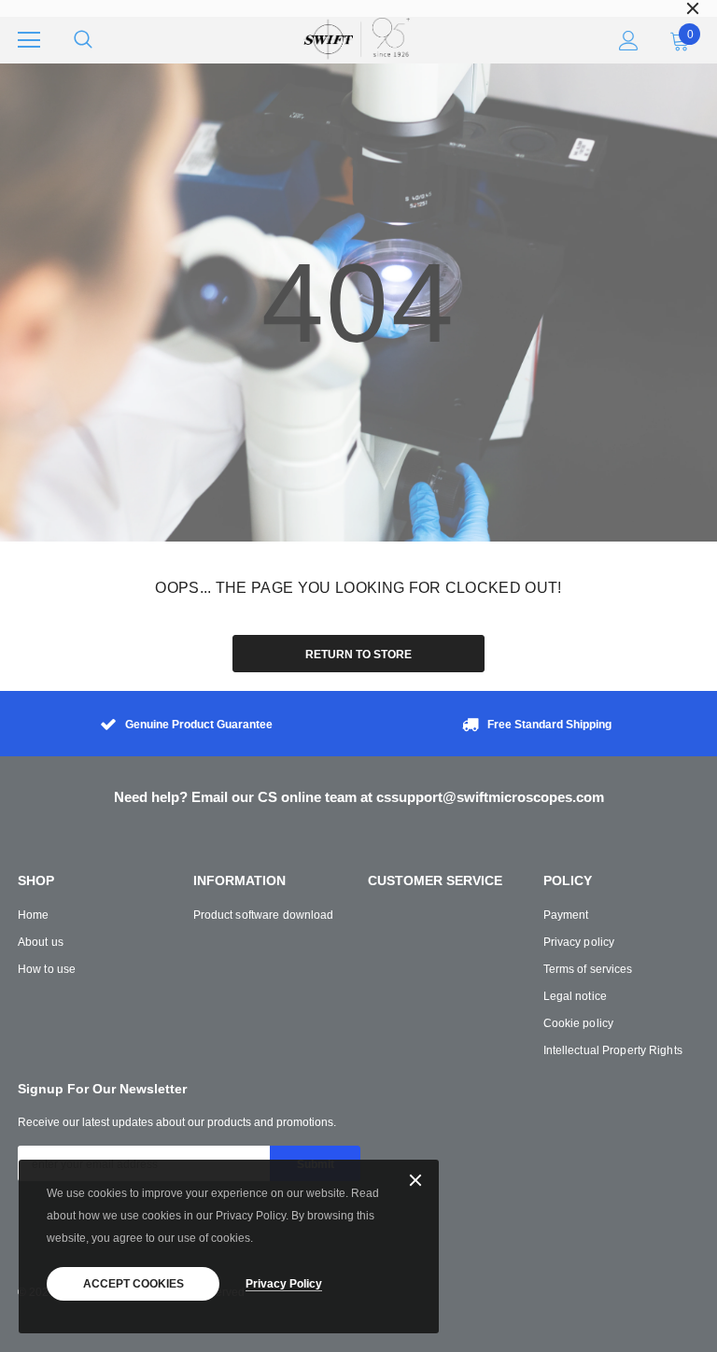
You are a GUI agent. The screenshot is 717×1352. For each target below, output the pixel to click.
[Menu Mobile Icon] (29, 40)
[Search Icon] (83, 40)
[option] (358, 8)
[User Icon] (629, 40)
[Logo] (355, 40)
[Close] (415, 1181)
